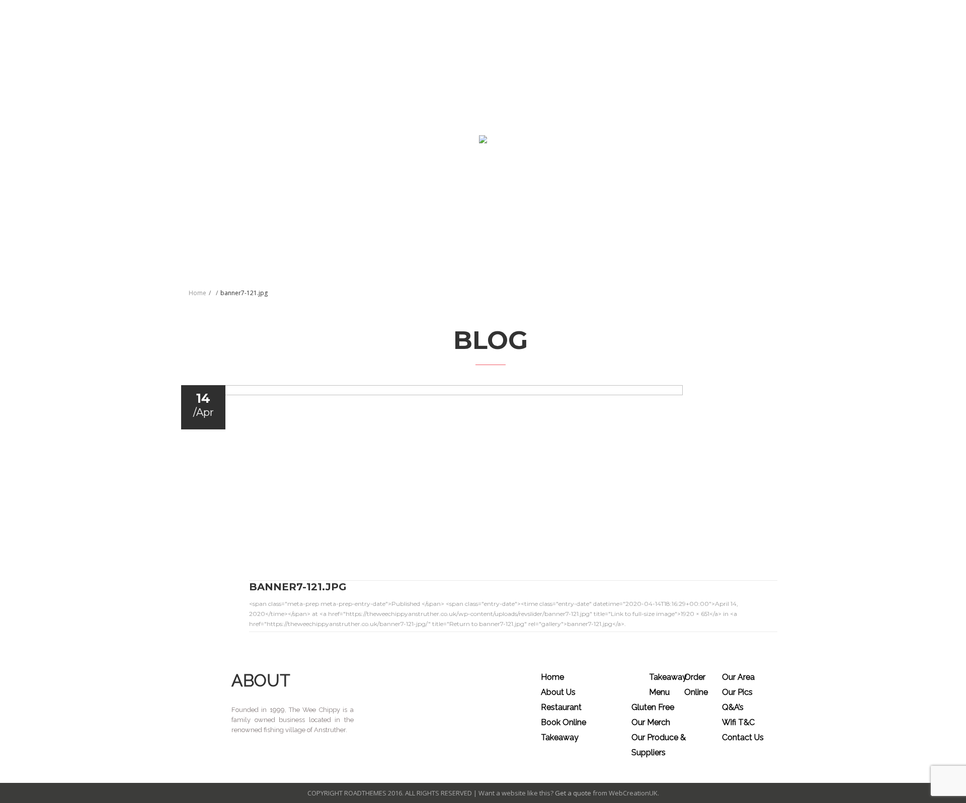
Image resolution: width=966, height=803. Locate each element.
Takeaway (560, 737)
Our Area (738, 677)
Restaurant (561, 707)
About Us (558, 692)
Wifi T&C (738, 722)
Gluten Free (652, 707)
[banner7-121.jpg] (488, 467)
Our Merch (650, 722)
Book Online (563, 722)
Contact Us (743, 737)
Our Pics (737, 692)
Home (197, 293)
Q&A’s (733, 707)
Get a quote (573, 792)
